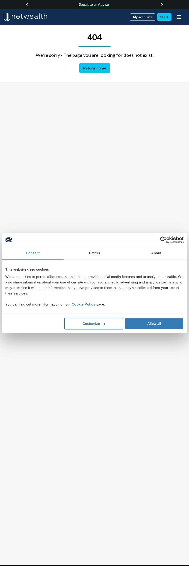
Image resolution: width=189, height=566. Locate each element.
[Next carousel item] (162, 4)
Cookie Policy (83, 304)
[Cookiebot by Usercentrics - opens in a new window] (163, 239)
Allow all (154, 324)
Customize (91, 324)
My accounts (142, 17)
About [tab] (156, 253)
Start (164, 17)
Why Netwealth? (94, 4)
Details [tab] (94, 253)
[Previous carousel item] (27, 4)
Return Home (94, 68)
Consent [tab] (33, 253)
